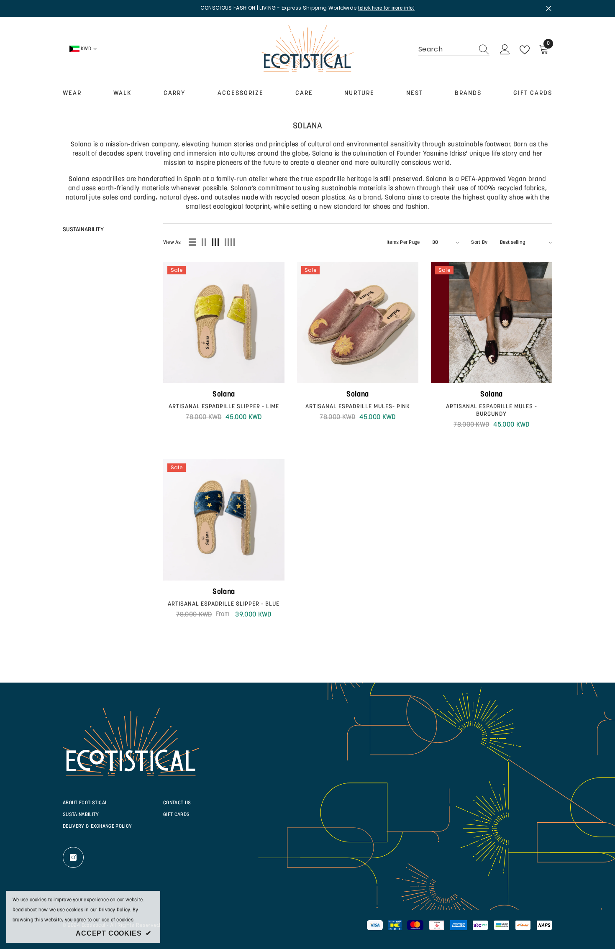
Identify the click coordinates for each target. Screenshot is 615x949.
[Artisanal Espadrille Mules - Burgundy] (491, 322)
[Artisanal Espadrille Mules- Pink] (357, 322)
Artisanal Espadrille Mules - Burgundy (491, 410)
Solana (224, 395)
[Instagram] (73, 857)
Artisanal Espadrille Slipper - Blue (223, 604)
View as (172, 242)
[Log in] (505, 50)
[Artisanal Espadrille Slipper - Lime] (223, 322)
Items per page (403, 242)
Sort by (479, 242)
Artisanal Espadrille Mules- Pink (357, 407)
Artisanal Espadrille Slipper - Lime (224, 407)
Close (548, 8)
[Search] (453, 49)
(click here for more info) (386, 8)
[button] (192, 242)
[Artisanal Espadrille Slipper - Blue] (223, 520)
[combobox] (446, 49)
